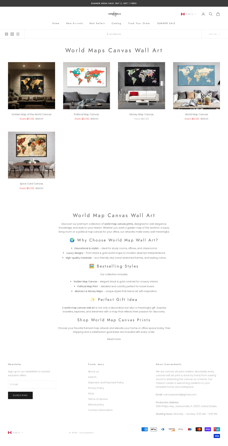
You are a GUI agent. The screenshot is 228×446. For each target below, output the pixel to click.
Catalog (117, 23)
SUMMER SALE (166, 23)
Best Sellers (97, 23)
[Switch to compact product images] (17, 34)
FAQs (91, 393)
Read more (114, 339)
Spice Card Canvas (31, 183)
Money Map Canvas (142, 114)
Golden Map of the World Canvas (31, 114)
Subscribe (20, 395)
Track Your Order (139, 23)
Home (56, 23)
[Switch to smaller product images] (12, 34)
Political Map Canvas (86, 114)
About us (93, 371)
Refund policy (96, 404)
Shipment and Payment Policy (106, 382)
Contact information (100, 410)
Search (92, 377)
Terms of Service (98, 399)
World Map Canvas (196, 114)
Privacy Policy (96, 388)
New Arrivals (74, 23)
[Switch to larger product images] (6, 34)
